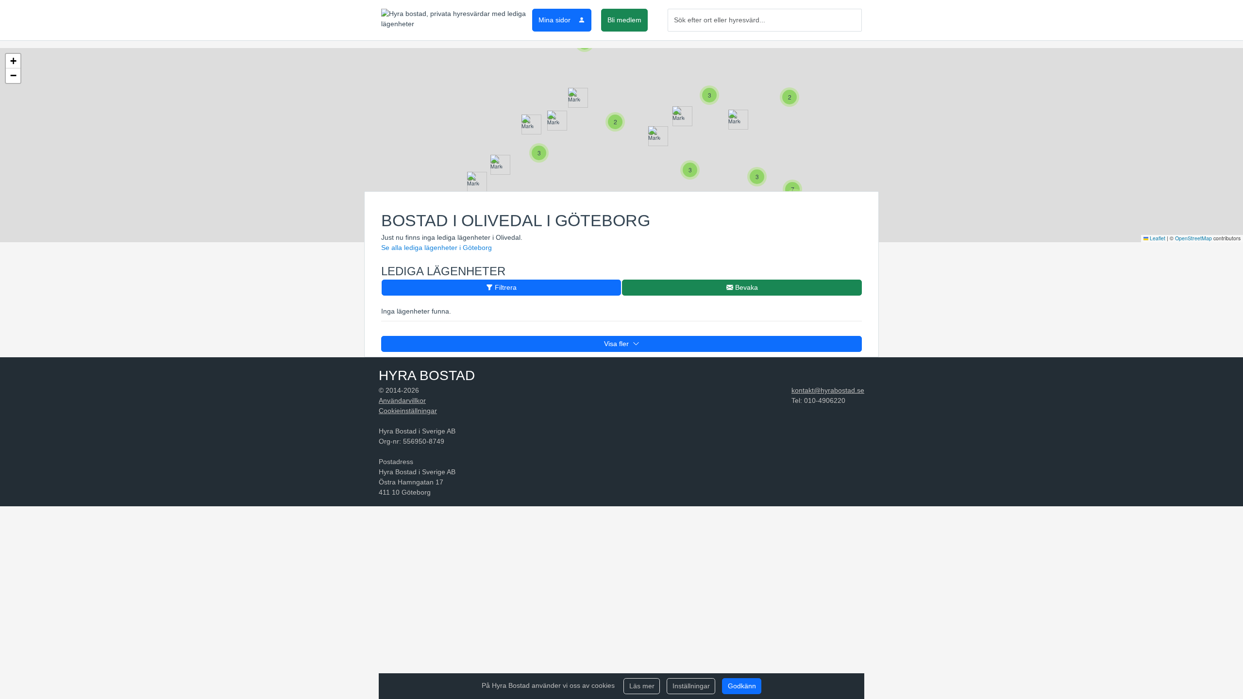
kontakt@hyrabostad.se (827, 390)
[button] (574, 98)
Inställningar (691, 686)
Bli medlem (624, 20)
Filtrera (505, 287)
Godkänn (742, 686)
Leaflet (1156, 238)
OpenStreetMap (1193, 238)
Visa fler (618, 344)
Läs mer (642, 686)
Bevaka (745, 287)
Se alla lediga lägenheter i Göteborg (436, 247)
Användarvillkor (402, 400)
